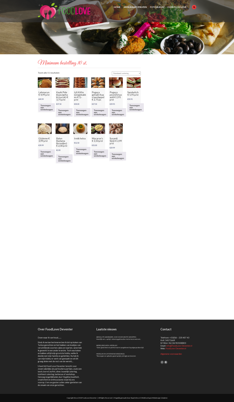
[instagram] (165, 362)
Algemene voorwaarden (171, 354)
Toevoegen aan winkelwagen (46, 107)
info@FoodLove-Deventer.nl (179, 345)
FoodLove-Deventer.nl (176, 348)
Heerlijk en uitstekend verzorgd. (110, 354)
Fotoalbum (157, 7)
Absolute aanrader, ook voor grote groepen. (116, 337)
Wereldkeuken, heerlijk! (107, 345)
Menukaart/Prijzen (135, 7)
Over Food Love (176, 7)
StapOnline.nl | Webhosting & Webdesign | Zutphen (149, 398)
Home (117, 7)
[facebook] (162, 362)
